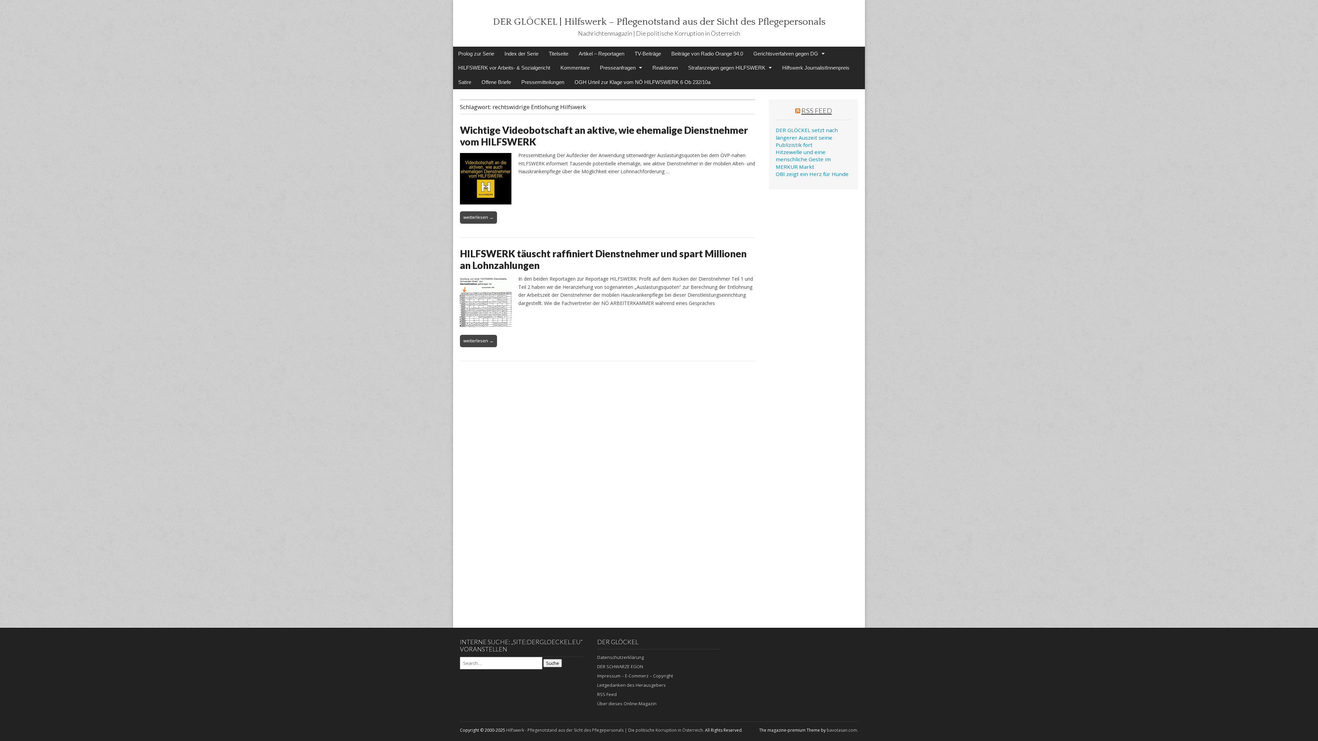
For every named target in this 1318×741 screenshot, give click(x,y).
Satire (464, 82)
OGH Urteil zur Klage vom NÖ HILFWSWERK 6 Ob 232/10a (642, 82)
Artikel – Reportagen (601, 54)
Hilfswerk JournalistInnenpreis (815, 68)
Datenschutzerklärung (620, 657)
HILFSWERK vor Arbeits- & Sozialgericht (504, 68)
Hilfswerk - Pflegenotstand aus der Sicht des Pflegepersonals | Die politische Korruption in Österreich (604, 730)
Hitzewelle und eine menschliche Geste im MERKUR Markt (803, 159)
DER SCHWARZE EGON (620, 666)
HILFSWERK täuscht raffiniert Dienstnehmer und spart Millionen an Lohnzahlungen (603, 259)
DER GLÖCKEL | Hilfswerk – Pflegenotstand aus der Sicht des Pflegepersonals (659, 21)
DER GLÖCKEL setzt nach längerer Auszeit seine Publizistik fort (807, 137)
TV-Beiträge (648, 54)
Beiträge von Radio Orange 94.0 (707, 54)
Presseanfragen (618, 68)
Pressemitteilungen (542, 82)
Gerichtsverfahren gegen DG (785, 54)
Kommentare (575, 68)
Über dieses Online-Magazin (627, 704)
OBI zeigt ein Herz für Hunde (812, 173)
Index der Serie (522, 54)
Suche (552, 663)
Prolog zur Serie (476, 54)
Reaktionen (665, 68)
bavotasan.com (842, 730)
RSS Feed (816, 110)
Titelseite (558, 54)
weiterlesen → (478, 217)
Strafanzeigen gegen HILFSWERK (726, 68)
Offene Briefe (496, 82)
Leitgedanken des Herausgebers (631, 685)
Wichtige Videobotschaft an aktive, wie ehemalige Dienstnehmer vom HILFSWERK (604, 136)
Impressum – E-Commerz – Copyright (635, 676)
